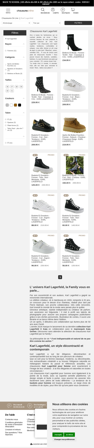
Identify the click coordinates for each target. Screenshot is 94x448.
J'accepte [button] (58, 435)
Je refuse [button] (69, 435)
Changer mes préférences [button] (64, 439)
